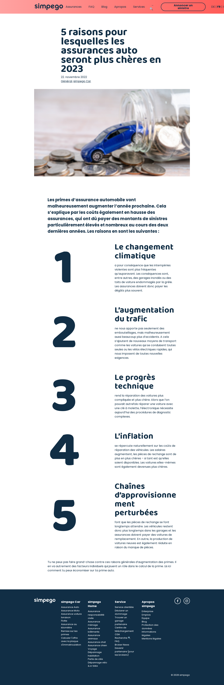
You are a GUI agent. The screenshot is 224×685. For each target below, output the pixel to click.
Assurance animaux (94, 637)
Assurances (74, 7)
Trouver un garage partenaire (121, 621)
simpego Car (82, 81)
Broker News (122, 644)
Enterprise (147, 611)
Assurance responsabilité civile (96, 615)
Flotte (64, 620)
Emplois (146, 614)
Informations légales (149, 633)
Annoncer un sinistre (183, 6)
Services (139, 7)
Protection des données (150, 626)
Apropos (120, 7)
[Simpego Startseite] (44, 633)
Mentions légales (151, 638)
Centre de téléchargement (124, 629)
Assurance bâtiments (94, 630)
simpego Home (94, 604)
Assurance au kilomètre (69, 626)
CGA (117, 634)
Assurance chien (97, 645)
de (213, 7)
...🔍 (151, 7)
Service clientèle (124, 607)
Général (66, 81)
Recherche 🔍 (123, 638)
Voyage (92, 649)
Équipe (145, 618)
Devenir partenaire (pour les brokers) (124, 651)
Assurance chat (97, 642)
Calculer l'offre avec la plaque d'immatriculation (71, 641)
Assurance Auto (70, 607)
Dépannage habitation (95, 654)
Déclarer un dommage (121, 612)
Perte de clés (95, 659)
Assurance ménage (94, 623)
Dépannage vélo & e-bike (97, 664)
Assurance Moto (70, 610)
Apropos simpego (148, 604)
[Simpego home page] (49, 6)
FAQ (91, 7)
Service (120, 602)
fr (219, 7)
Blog (104, 7)
